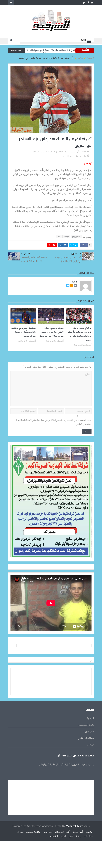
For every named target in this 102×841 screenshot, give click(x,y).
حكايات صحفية (33, 832)
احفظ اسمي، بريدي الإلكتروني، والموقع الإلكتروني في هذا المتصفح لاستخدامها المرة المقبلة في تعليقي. (54, 422)
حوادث (20, 832)
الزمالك (66, 236)
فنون (71, 836)
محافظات (88, 836)
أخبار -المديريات (62, 832)
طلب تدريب (88, 731)
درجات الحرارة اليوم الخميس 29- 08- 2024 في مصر (34, 259)
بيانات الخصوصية (86, 725)
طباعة (83, 156)
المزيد (63, 836)
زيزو (59, 236)
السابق (74, 253)
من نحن (90, 744)
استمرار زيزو (76, 236)
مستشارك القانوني (86, 738)
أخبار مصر (47, 832)
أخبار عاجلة (78, 832)
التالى (27, 253)
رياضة (51, 152)
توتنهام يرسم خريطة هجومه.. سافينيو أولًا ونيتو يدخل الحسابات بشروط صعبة (80, 334)
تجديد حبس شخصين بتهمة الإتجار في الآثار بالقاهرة (68, 259)
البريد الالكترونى (68, 156)
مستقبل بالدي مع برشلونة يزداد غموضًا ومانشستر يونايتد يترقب (23, 332)
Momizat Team (74, 826)
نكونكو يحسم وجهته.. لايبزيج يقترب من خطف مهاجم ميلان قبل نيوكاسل (51, 332)
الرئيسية (90, 718)
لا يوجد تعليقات (39, 152)
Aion (84, 152)
